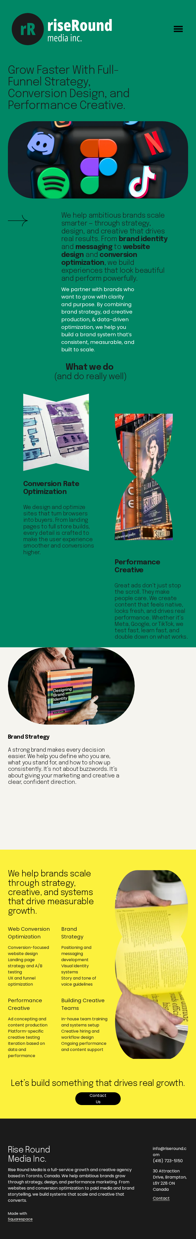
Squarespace (20, 1219)
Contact (161, 1198)
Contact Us (98, 1099)
